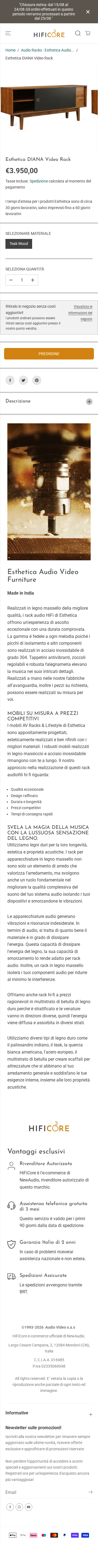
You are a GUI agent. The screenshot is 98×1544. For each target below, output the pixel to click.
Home (10, 50)
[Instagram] (19, 1507)
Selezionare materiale (28, 233)
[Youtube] (28, 1507)
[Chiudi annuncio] (88, 11)
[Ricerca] (78, 33)
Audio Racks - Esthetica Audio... (47, 50)
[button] (8, 33)
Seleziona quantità (24, 269)
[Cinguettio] (23, 380)
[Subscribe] (90, 1493)
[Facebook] (10, 380)
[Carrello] (88, 33)
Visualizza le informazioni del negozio (80, 313)
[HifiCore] (49, 33)
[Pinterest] (36, 380)
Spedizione (39, 181)
